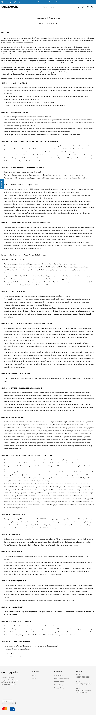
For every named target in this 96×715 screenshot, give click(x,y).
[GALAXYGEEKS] (10, 7)
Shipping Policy (59, 675)
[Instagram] (2, 2)
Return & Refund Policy (61, 678)
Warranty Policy (59, 682)
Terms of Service (59, 688)
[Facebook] (19, 2)
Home (45, 7)
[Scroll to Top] (92, 705)
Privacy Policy (58, 685)
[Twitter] (6, 2)
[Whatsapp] (15, 2)
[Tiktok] (11, 2)
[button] (92, 7)
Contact (51, 7)
